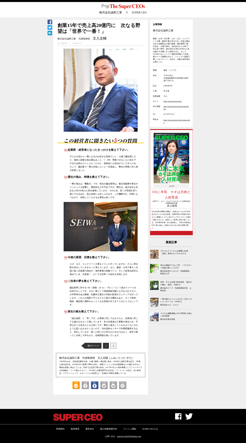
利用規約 (60, 429)
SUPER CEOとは (150, 429)
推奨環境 (75, 429)
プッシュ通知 (129, 429)
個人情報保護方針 (108, 429)
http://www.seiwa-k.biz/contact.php (177, 121)
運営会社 (89, 429)
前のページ (93, 346)
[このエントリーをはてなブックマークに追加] (50, 33)
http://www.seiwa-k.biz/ (173, 101)
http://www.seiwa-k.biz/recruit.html (176, 107)
